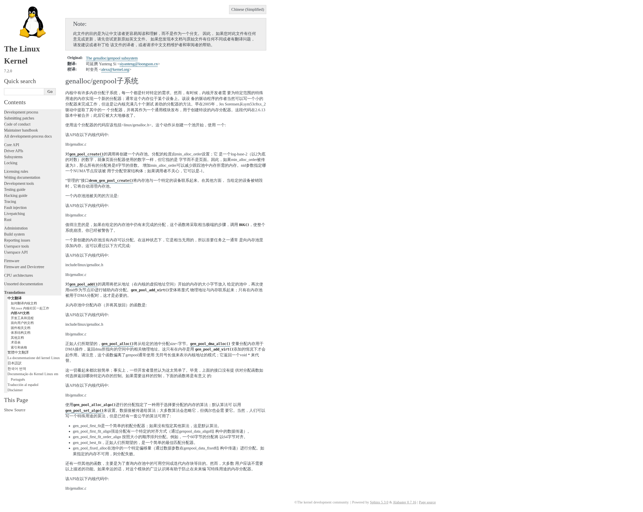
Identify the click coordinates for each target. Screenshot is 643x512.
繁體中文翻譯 (18, 352)
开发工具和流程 (22, 318)
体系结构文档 (20, 332)
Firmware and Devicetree (24, 267)
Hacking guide (15, 195)
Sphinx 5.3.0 (379, 502)
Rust (7, 219)
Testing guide (14, 189)
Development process (21, 112)
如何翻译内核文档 (24, 303)
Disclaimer (15, 390)
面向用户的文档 (22, 323)
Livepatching (14, 213)
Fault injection (15, 207)
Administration (16, 228)
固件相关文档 (20, 328)
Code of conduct (17, 124)
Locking (10, 163)
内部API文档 (20, 313)
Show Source (14, 410)
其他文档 (17, 337)
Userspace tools (16, 246)
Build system (14, 234)
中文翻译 (15, 298)
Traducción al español (23, 385)
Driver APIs (13, 151)
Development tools (19, 183)
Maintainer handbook (21, 130)
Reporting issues (17, 240)
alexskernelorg (115, 69)
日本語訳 (15, 363)
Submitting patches (19, 118)
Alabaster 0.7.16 (404, 502)
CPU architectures (18, 275)
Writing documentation (22, 177)
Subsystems (13, 157)
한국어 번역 (17, 369)
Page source (427, 502)
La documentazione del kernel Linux (34, 358)
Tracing (10, 201)
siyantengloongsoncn (139, 64)
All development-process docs (28, 136)
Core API (11, 145)
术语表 (16, 342)
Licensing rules (16, 171)
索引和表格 (19, 347)
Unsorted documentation (23, 284)
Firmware (11, 261)
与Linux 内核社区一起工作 (30, 308)
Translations (14, 292)
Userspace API (16, 252)
